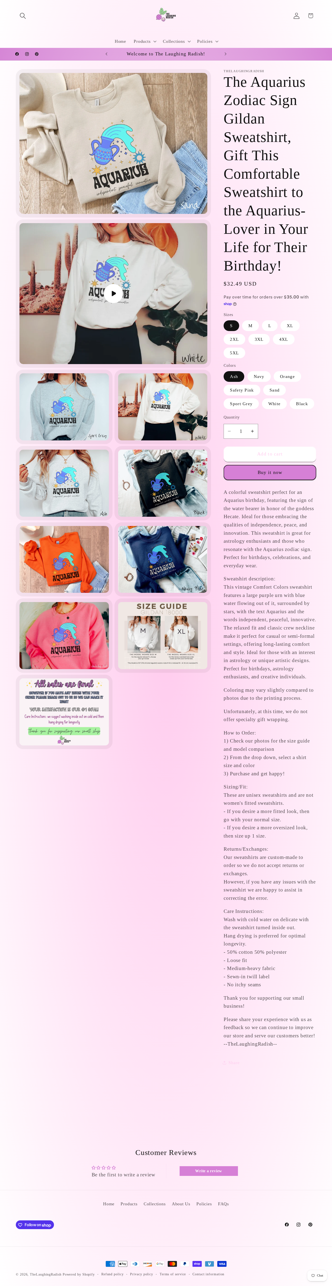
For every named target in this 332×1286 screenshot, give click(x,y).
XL (290, 325)
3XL (259, 339)
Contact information (208, 1274)
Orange (287, 376)
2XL (234, 339)
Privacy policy (141, 1274)
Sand (275, 390)
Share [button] (233, 1062)
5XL (234, 352)
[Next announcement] (225, 54)
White (274, 403)
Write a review (208, 1171)
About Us (181, 1204)
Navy (259, 376)
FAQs (223, 1204)
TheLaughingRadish (45, 1274)
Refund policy (112, 1274)
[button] (23, 16)
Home (108, 1204)
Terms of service (173, 1274)
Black (302, 403)
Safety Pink (242, 390)
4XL (283, 339)
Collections (155, 1204)
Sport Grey (241, 403)
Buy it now (270, 472)
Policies (204, 1204)
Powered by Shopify (79, 1274)
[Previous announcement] (106, 54)
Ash (234, 376)
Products (129, 1204)
